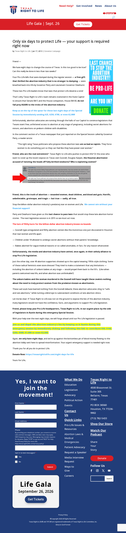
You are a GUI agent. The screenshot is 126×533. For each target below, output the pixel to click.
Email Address (21, 421)
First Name (20, 403)
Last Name (20, 412)
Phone (17, 430)
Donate (109, 13)
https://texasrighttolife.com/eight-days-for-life (50, 354)
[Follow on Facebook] (91, 470)
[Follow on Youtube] (109, 470)
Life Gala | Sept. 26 (43, 23)
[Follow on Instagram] (97, 470)
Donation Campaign (52, 51)
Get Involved (84, 6)
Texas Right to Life (22, 51)
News (98, 6)
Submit (50, 467)
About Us (110, 6)
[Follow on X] (103, 470)
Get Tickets (83, 24)
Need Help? (66, 6)
